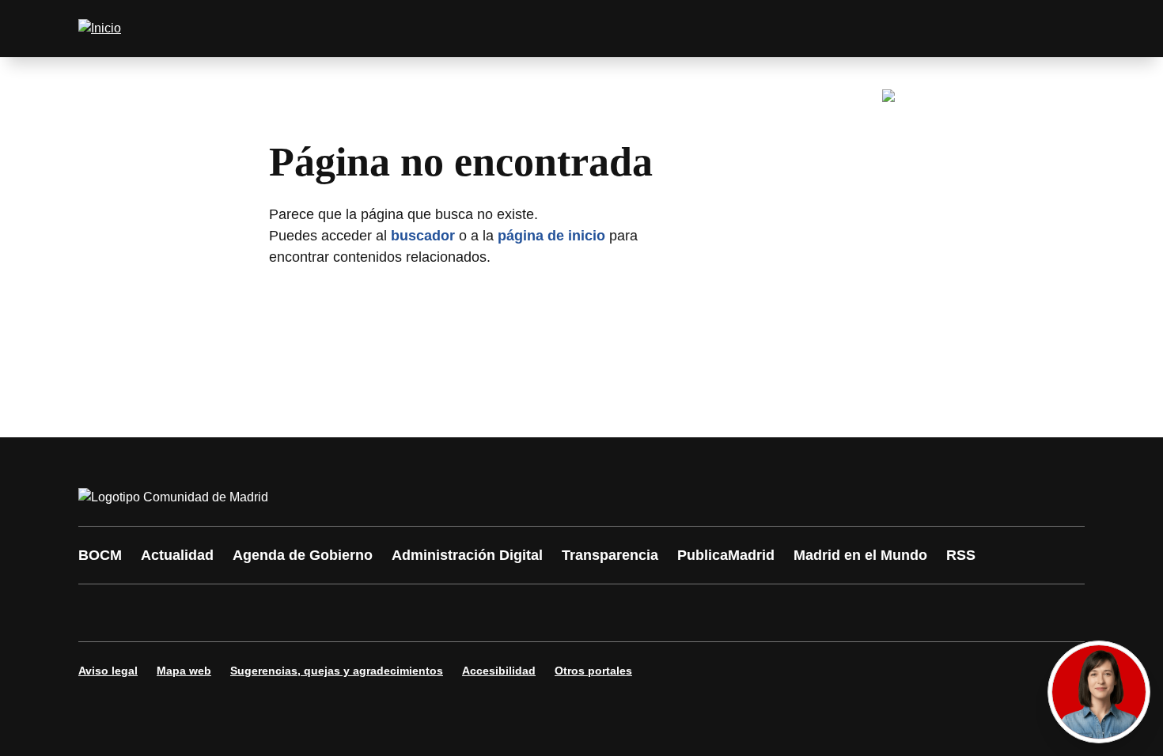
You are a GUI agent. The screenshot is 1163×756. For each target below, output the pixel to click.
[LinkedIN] (290, 613)
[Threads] (528, 613)
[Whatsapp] (338, 613)
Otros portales (593, 670)
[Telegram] (480, 613)
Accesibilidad (499, 670)
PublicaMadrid (726, 555)
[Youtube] (243, 613)
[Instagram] (148, 613)
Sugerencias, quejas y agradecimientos (336, 670)
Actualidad (177, 555)
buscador (423, 236)
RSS (960, 555)
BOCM (100, 555)
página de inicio (551, 236)
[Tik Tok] (385, 613)
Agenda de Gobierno (303, 555)
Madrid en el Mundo (860, 555)
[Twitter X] (195, 613)
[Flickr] (433, 613)
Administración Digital (467, 555)
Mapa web (184, 670)
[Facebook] (100, 613)
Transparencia (610, 555)
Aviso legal (108, 670)
